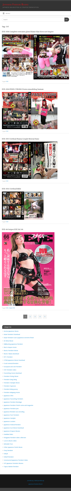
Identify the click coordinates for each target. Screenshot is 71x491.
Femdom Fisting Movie (11, 376)
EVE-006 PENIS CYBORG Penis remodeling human (23, 89)
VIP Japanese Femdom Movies (13, 463)
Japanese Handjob (10, 418)
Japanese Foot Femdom (11, 415)
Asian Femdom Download (12, 334)
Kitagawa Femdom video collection (15, 437)
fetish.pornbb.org (39, 480)
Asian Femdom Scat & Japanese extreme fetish (19, 337)
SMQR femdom (9, 457)
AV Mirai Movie (8, 341)
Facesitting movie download (13, 373)
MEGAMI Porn (8, 444)
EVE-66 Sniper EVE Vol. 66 (12, 229)
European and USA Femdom (13, 366)
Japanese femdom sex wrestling (14, 412)
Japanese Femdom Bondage (13, 402)
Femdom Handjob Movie (12, 383)
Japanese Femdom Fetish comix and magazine (18, 405)
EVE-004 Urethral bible (11, 189)
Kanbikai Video (8, 434)
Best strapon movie (10, 347)
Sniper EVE (12, 308)
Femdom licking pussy (11, 389)
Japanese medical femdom (12, 425)
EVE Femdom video (10, 370)
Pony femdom (8, 450)
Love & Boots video (10, 441)
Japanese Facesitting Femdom (13, 399)
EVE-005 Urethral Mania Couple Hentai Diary (20, 139)
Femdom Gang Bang (10, 379)
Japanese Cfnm (8, 396)
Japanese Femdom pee (11, 408)
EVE (7, 81)
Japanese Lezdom (9, 421)
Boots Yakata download (11, 354)
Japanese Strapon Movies (12, 431)
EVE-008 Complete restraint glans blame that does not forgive (28, 32)
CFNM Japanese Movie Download (14, 360)
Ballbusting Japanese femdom (13, 344)
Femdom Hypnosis (10, 386)
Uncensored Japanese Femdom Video (16, 460)
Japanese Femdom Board (15, 4)
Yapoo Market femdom (11, 466)
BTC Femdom (8, 357)
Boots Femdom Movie (11, 350)
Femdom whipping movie (12, 392)
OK (65, 19)
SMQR (6, 454)
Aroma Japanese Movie (11, 331)
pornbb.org (30, 480)
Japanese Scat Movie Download (14, 428)
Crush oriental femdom (11, 363)
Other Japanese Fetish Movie (13, 447)
